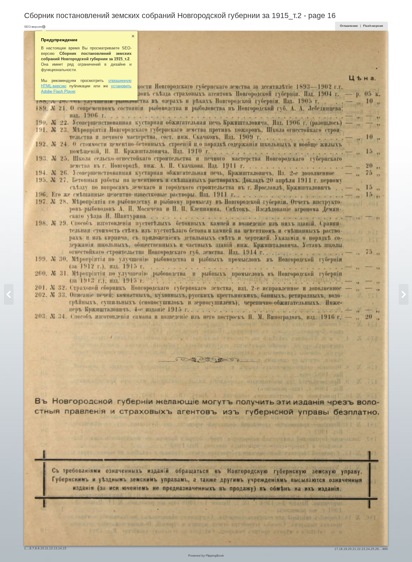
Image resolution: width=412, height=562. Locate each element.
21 (354, 549)
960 (385, 549)
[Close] (133, 36)
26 (377, 549)
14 (60, 548)
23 (363, 549)
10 (42, 548)
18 (341, 549)
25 (372, 549)
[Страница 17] (403, 294)
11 (46, 548)
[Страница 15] (9, 294)
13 (55, 548)
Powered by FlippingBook (206, 555)
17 (336, 549)
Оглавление (349, 25)
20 (350, 549)
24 (368, 549)
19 (345, 549)
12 (51, 548)
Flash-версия (373, 25)
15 (64, 548)
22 (359, 549)
